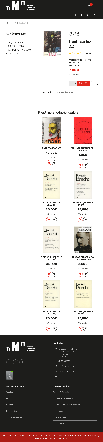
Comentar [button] (86, 53)
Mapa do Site (11, 411)
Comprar (83, 83)
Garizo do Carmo (83, 60)
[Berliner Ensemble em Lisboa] (83, 130)
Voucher (9, 392)
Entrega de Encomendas (63, 398)
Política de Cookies (61, 417)
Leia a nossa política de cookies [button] (65, 435)
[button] (82, 15)
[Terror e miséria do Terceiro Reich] (83, 239)
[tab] (47, 92)
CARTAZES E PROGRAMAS (20, 50)
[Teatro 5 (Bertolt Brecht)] (51, 294)
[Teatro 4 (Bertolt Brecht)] (51, 239)
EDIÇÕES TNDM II (15, 42)
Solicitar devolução (14, 417)
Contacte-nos (12, 405)
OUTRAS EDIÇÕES (16, 46)
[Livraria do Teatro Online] (20, 346)
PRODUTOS (13, 53)
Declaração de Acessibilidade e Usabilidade (71, 405)
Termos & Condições (61, 392)
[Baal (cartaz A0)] (51, 130)
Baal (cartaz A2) (21, 23)
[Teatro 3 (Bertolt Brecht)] (83, 185)
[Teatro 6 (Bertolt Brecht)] (83, 294)
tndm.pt (61, 377)
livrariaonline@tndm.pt (67, 371)
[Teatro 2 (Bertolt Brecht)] (51, 185)
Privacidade (58, 411)
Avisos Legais (59, 424)
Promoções (11, 398)
